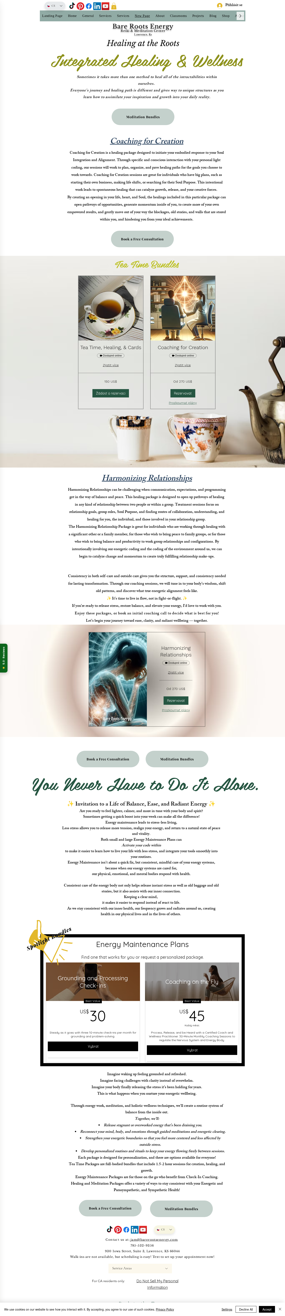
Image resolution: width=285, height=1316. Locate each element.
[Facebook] (89, 6)
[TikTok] (72, 6)
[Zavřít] (279, 1309)
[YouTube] (105, 6)
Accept (266, 1309)
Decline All (246, 1309)
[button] (114, 6)
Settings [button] (227, 1309)
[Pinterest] (80, 6)
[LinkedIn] (97, 6)
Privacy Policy (165, 1309)
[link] (110, 347)
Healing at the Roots (143, 43)
